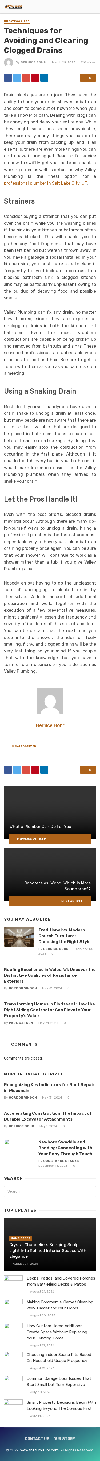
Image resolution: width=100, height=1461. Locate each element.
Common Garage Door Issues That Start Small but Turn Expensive (59, 1381)
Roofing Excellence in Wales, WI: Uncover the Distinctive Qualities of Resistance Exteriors (50, 975)
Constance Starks (61, 1161)
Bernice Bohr (33, 62)
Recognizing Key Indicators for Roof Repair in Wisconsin (49, 1087)
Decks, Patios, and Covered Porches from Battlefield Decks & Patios (61, 1281)
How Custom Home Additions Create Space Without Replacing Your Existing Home (57, 1332)
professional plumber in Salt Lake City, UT (45, 183)
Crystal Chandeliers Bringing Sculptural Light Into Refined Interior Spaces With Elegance (48, 1250)
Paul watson (21, 1023)
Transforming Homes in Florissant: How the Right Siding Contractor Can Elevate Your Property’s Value (49, 1009)
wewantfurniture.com (39, 1450)
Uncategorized (17, 21)
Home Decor (21, 1238)
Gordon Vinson (23, 988)
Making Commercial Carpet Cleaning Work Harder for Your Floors (60, 1305)
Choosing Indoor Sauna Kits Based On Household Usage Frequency (59, 1357)
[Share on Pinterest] (35, 78)
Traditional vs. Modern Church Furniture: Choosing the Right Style (64, 935)
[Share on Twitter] (17, 78)
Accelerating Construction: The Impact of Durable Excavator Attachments (48, 1116)
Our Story (64, 1439)
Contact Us (37, 1439)
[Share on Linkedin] (44, 78)
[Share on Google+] (26, 78)
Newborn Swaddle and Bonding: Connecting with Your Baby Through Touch (65, 1147)
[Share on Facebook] (8, 78)
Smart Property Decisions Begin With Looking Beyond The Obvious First (61, 1405)
